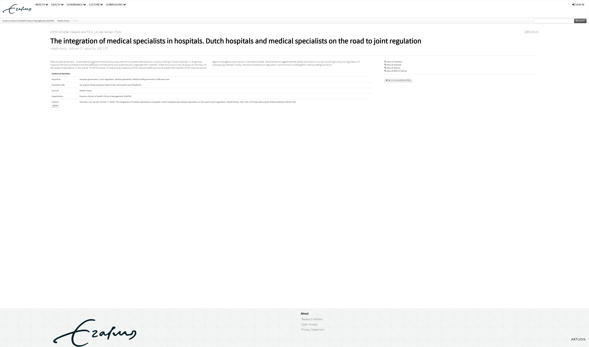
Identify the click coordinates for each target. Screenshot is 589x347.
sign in (579, 4)
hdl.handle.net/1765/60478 (129, 85)
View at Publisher (394, 62)
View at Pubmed (393, 65)
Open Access (309, 324)
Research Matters (312, 319)
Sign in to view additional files (399, 80)
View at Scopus (393, 68)
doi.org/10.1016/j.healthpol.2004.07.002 (98, 85)
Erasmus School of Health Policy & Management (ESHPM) (28, 21)
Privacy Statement (312, 330)
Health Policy (63, 21)
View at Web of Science (396, 71)
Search (581, 21)
